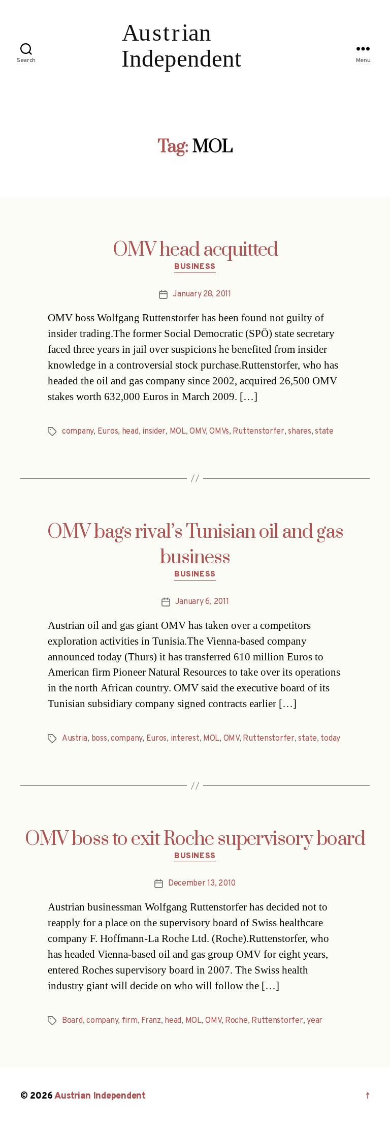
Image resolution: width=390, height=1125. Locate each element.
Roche (236, 1021)
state (324, 432)
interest (185, 739)
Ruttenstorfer (258, 432)
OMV (197, 432)
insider (154, 432)
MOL (178, 432)
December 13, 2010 (202, 883)
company (77, 432)
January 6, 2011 (202, 602)
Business (194, 267)
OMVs (219, 432)
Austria (74, 739)
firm (130, 1021)
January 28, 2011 (202, 294)
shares (299, 432)
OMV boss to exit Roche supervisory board (195, 839)
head (130, 432)
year (314, 1021)
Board (72, 1021)
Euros (108, 432)
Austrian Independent (100, 1096)
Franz (151, 1021)
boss (99, 739)
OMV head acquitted (195, 250)
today (330, 739)
